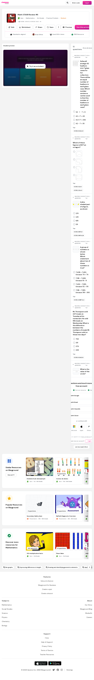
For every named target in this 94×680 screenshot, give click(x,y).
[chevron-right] (85, 471)
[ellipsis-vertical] (58, 27)
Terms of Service (86, 437)
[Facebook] (58, 670)
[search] (67, 3)
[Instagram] (62, 670)
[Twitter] (54, 670)
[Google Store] (54, 663)
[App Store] (41, 663)
